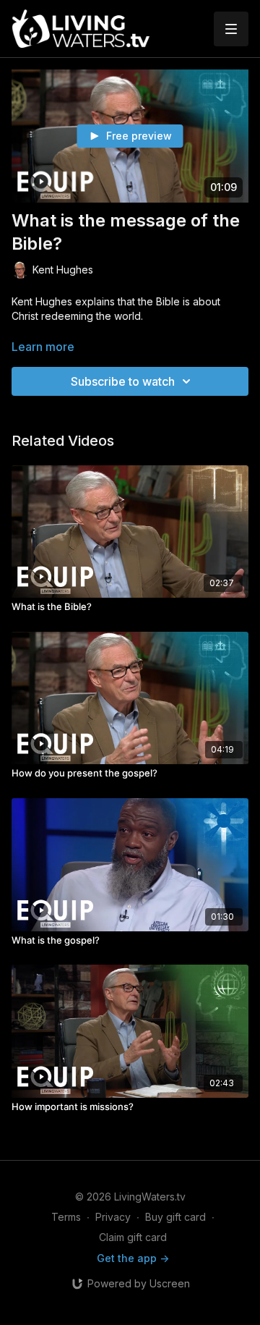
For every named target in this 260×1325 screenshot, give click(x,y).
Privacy (113, 1217)
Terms (66, 1217)
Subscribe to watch (123, 381)
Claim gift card (133, 1237)
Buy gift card (175, 1217)
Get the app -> (133, 1258)
